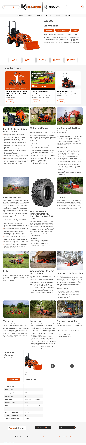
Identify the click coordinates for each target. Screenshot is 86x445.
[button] (6, 7)
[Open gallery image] (23, 35)
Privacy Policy (62, 436)
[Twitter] (44, 437)
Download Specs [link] (13, 379)
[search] (82, 7)
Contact (67, 15)
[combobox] (74, 7)
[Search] (74, 427)
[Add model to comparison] (53, 366)
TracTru (23, 436)
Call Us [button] (75, 30)
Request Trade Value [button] (62, 30)
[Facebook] (42, 437)
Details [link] (10, 101)
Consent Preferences (9, 442)
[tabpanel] (23, 35)
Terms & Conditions (70, 436)
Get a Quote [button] (49, 30)
